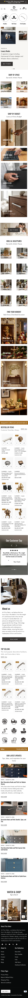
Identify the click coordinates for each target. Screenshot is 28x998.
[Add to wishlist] (3, 443)
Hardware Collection (20, 965)
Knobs (16, 957)
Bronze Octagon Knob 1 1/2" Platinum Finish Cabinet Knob (7, 474)
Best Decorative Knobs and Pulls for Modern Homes (13, 783)
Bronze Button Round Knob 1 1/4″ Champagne (20, 450)
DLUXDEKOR (4, 448)
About (2, 954)
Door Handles (18, 954)
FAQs (2, 960)
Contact (3, 957)
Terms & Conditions (6, 983)
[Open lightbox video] (14, 910)
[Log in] (20, 9)
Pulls (16, 960)
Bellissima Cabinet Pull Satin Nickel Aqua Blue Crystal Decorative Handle (7, 678)
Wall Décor (18, 962)
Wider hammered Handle (6, 450)
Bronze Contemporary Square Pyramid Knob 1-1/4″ (20, 474)
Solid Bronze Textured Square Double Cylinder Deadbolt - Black (7, 499)
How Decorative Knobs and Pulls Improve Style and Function (13, 849)
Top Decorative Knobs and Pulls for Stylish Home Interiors (13, 877)
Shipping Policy (5, 980)
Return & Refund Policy (7, 977)
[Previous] (3, 908)
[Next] (25, 908)
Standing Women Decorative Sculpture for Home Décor (20, 525)
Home (2, 952)
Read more (4, 797)
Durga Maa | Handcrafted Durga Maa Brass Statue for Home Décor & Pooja (20, 499)
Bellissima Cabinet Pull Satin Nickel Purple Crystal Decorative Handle (20, 705)
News (2, 779)
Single (22, 448)
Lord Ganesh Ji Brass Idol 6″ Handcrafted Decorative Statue (7, 525)
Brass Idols (17, 952)
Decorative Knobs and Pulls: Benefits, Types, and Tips (13, 820)
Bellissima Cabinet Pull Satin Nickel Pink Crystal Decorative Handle (7, 705)
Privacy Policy (4, 975)
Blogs (2, 962)
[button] (4, 9)
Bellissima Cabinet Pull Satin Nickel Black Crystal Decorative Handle (20, 678)
